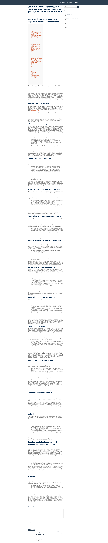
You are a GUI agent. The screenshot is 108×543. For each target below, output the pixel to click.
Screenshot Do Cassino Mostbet (36, 43)
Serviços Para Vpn (34, 56)
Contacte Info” (33, 64)
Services (64, 2)
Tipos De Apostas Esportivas (36, 57)
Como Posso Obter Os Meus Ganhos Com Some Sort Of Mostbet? (36, 33)
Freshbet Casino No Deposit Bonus (71, 26)
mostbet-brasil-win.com (35, 110)
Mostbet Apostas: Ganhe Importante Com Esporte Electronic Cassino (35, 77)
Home (60, 2)
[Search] (78, 7)
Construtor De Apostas (35, 75)
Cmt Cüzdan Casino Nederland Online (71, 18)
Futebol (32, 73)
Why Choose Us (69, 2)
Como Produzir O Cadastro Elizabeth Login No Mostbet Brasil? (36, 38)
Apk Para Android (34, 74)
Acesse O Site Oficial (34, 72)
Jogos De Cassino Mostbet (35, 79)
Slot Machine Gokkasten (69, 22)
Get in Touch (76, 2)
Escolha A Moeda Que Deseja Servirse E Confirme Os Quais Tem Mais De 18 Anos (36, 52)
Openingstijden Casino (69, 14)
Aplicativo (33, 50)
